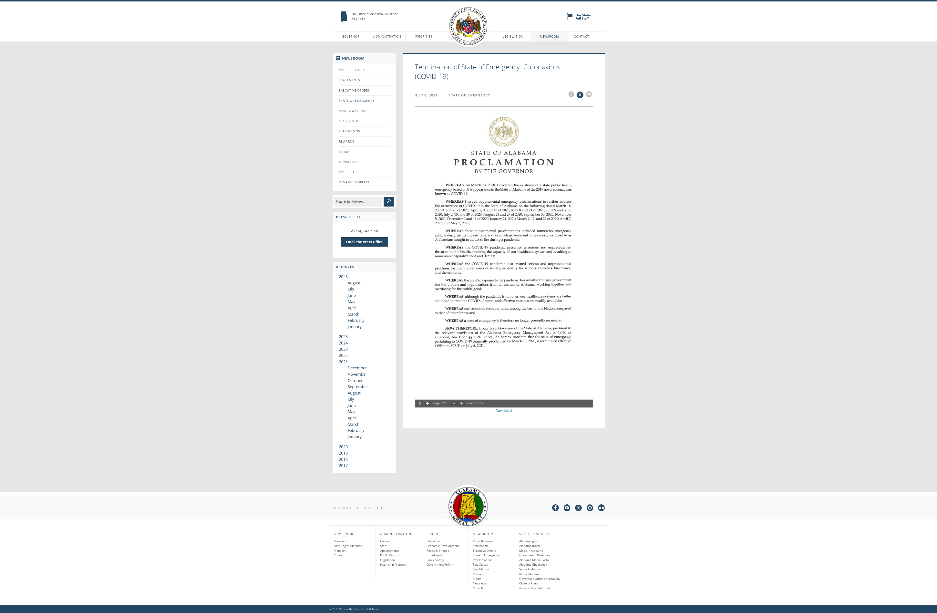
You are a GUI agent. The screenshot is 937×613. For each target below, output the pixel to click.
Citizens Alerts (529, 583)
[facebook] (555, 508)
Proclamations (352, 111)
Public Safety (435, 560)
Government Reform (440, 564)
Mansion (340, 551)
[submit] (389, 202)
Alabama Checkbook (533, 564)
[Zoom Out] (454, 403)
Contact (581, 36)
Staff (383, 546)
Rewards (346, 141)
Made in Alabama (531, 551)
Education (433, 541)
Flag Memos (349, 131)
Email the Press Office (364, 241)
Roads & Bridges (438, 551)
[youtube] (567, 508)
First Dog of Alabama (348, 546)
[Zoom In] (461, 403)
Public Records (390, 555)
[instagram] (590, 508)
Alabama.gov (528, 541)
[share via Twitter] (581, 95)
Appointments (389, 551)
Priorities (423, 36)
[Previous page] (419, 403)
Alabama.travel (529, 546)
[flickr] (601, 508)
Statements (349, 80)
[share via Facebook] (573, 95)
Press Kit (347, 172)
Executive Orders (354, 90)
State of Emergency (357, 101)
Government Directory (534, 555)
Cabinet (385, 541)
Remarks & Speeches (357, 182)
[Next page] (427, 403)
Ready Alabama (529, 574)
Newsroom (549, 36)
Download (504, 410)
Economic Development (443, 546)
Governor (350, 36)
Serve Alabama (529, 569)
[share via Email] (589, 95)
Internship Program (393, 564)
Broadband (434, 555)
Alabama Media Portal (534, 560)
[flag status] (569, 19)
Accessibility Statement (535, 588)
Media (344, 152)
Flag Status (349, 121)
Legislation (513, 36)
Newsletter (349, 162)
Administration (387, 36)
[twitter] (578, 508)
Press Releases (352, 70)
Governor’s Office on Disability (539, 579)
